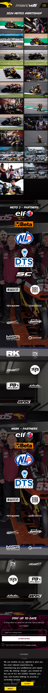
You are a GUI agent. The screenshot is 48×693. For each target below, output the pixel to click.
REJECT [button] (10, 688)
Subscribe (24, 638)
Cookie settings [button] (10, 683)
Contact (24, 654)
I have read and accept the (20, 645)
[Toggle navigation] (44, 5)
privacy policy (31, 645)
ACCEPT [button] (27, 683)
